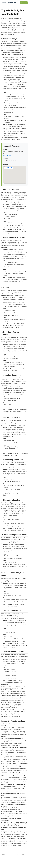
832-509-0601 (7, 155)
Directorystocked (8, 3)
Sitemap (25, 854)
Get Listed (23, 2)
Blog (17, 2)
